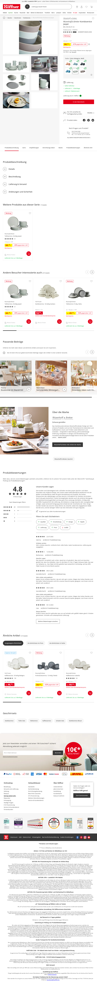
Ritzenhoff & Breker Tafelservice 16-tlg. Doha (79, 279)
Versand (74, 52)
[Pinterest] (88, 120)
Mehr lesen (62, 437)
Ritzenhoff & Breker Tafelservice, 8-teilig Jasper (17, 211)
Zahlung (6, 791)
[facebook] (77, 837)
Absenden (58, 753)
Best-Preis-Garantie (34, 793)
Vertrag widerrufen (10, 796)
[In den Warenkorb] (28, 253)
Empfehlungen (34, 148)
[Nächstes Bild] (92, 352)
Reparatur (7, 798)
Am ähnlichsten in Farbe (57, 643)
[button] (68, 64)
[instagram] (85, 837)
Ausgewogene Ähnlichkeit (13, 643)
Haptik (82, 522)
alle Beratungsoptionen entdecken (78, 137)
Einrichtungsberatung (35, 791)
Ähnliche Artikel (89, 148)
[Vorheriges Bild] (87, 352)
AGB (20, 837)
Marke (61, 148)
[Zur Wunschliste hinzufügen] (93, 18)
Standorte (31, 787)
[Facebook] (84, 120)
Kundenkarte (58, 793)
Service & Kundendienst (11, 807)
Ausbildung (57, 791)
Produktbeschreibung (12, 148)
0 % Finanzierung (9, 805)
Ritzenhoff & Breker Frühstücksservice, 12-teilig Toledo (48, 651)
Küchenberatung (33, 789)
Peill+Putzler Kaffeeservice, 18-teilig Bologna (17, 650)
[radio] (17, 507)
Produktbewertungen (73, 148)
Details (12, 169)
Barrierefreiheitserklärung (50, 837)
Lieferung (43, 527)
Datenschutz (27, 837)
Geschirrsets (9, 713)
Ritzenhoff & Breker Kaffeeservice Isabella (78, 650)
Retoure (6, 793)
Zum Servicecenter (82, 795)
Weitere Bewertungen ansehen (48, 621)
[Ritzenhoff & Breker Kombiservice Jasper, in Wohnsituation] (30, 37)
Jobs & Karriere (58, 789)
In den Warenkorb (78, 102)
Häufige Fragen (8, 803)
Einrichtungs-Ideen (49, 148)
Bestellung (7, 787)
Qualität (43, 522)
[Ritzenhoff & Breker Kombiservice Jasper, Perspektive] (16, 82)
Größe (66, 527)
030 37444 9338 (76, 131)
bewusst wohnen (59, 796)
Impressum (14, 837)
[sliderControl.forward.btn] (92, 272)
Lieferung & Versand (18, 184)
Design (71, 522)
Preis (55, 527)
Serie (24, 148)
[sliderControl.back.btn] (87, 272)
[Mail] (93, 120)
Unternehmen (58, 787)
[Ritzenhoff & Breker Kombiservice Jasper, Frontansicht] (16, 64)
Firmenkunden (8, 809)
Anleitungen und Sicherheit (20, 191)
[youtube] (88, 837)
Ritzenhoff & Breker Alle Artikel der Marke (67, 445)
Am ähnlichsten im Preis (35, 643)
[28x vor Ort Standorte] (77, 7)
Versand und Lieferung (11, 789)
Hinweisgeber (36, 837)
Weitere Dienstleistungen (36, 798)
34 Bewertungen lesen (85, 32)
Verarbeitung (57, 522)
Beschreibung (15, 176)
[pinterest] (81, 837)
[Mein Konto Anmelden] (81, 7)
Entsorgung (7, 800)
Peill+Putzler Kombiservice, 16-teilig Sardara (48, 279)
